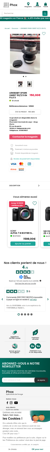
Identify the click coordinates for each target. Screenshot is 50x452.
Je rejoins (41, 380)
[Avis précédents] (2, 299)
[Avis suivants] (48, 299)
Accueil (7, 28)
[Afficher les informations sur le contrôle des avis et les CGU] (40, 281)
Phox (13, 5)
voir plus (33, 299)
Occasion (15, 28)
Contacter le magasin (25, 136)
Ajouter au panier (23, 243)
